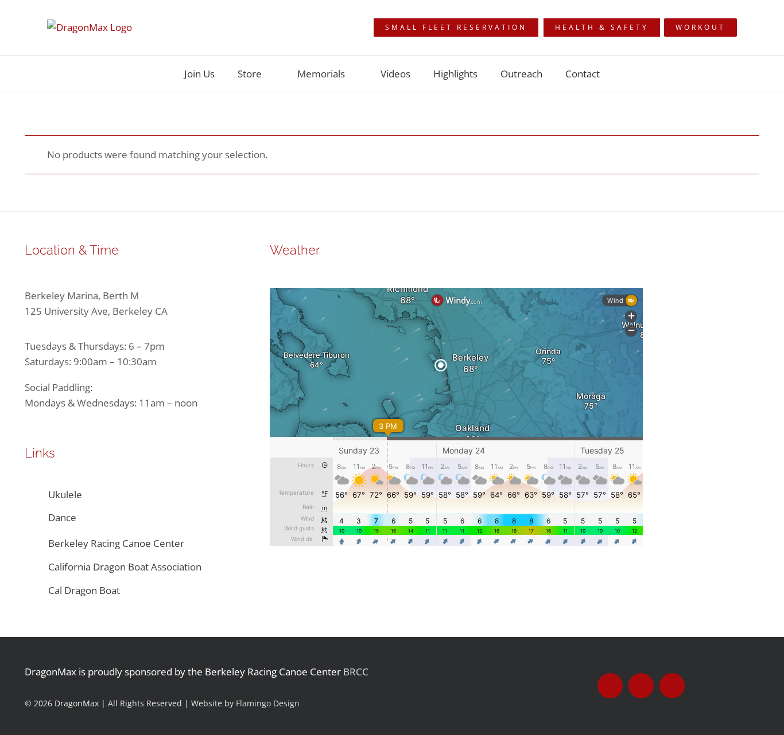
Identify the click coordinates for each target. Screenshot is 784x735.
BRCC (355, 671)
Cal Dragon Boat (85, 590)
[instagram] (672, 685)
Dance (62, 517)
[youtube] (641, 685)
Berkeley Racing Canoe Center (116, 543)
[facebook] (610, 685)
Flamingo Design (268, 703)
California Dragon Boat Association (124, 566)
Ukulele (65, 494)
